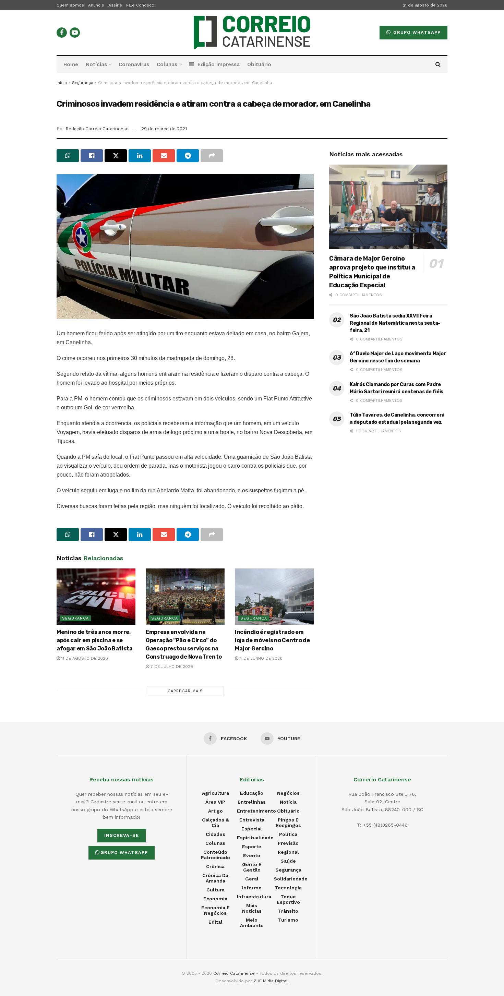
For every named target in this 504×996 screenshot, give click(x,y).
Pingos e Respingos (288, 822)
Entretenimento (256, 811)
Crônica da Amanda (215, 878)
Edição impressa (218, 64)
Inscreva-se (121, 835)
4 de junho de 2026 (260, 658)
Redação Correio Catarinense (97, 128)
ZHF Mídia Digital (271, 981)
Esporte (251, 846)
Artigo (215, 811)
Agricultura (215, 793)
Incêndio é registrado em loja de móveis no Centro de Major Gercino (272, 640)
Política (288, 834)
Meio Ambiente (252, 922)
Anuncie (96, 5)
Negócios (288, 793)
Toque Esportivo (288, 899)
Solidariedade (291, 878)
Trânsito (288, 911)
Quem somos (70, 5)
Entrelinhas (252, 802)
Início (62, 82)
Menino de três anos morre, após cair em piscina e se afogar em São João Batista (95, 640)
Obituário (259, 64)
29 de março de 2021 (164, 128)
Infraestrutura (254, 896)
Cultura (215, 889)
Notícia (288, 802)
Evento (251, 855)
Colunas (167, 64)
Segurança (82, 82)
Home (70, 64)
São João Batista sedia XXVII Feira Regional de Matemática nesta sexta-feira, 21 (395, 323)
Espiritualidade (255, 837)
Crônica (215, 866)
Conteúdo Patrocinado (215, 854)
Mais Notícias (252, 908)
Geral (252, 878)
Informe (252, 887)
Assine (115, 5)
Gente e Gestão (252, 867)
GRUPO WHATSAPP (416, 32)
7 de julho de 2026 (171, 666)
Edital (215, 922)
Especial (251, 828)
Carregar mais (185, 691)
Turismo (288, 920)
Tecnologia (288, 887)
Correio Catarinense (234, 973)
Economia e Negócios (215, 910)
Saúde (288, 861)
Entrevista (251, 820)
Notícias (96, 64)
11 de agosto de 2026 (84, 658)
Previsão (288, 843)
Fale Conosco (140, 5)
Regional (288, 852)
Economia (215, 898)
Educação (251, 793)
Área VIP (215, 802)
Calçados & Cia (215, 822)
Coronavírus (134, 64)
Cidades (215, 834)
